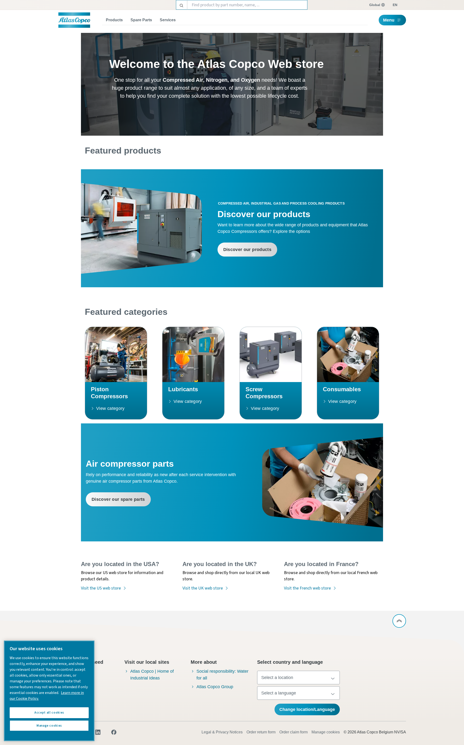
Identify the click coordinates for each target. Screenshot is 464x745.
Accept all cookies (49, 712)
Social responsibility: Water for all (222, 674)
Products (114, 20)
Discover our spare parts (118, 499)
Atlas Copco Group (214, 686)
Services (168, 20)
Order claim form (293, 732)
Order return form (261, 732)
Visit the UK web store (202, 588)
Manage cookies (326, 732)
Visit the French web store (307, 588)
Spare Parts (141, 20)
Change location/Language (307, 709)
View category (110, 408)
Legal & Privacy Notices (222, 732)
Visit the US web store (101, 588)
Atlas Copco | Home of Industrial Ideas (152, 674)
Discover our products (247, 249)
